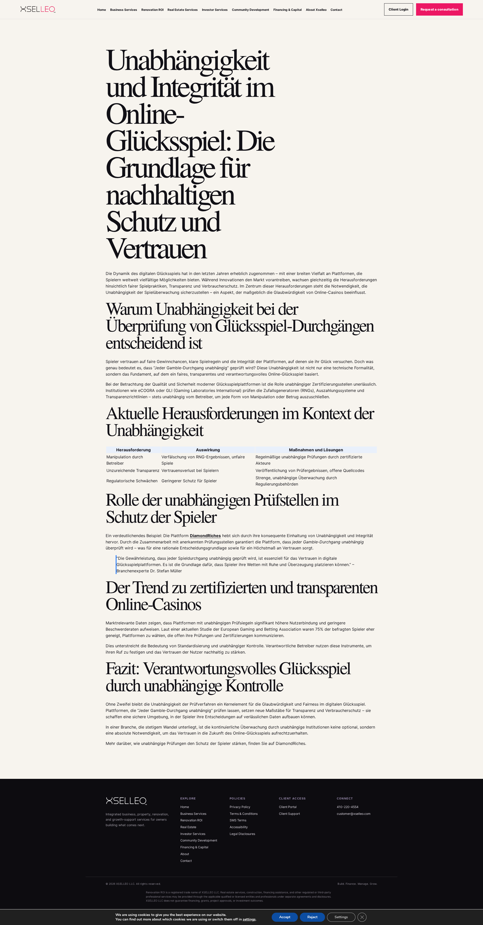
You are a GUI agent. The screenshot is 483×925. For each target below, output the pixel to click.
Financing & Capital (287, 10)
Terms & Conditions (244, 814)
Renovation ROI (152, 10)
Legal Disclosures (242, 834)
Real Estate (188, 827)
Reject (312, 917)
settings (249, 919)
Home (101, 10)
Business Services (123, 10)
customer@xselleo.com (354, 814)
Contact (336, 10)
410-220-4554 (347, 807)
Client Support (289, 814)
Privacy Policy (240, 807)
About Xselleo (316, 10)
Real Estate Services (183, 10)
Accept (284, 917)
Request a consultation (439, 9)
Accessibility (239, 827)
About (184, 854)
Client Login (399, 9)
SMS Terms (238, 820)
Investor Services (215, 10)
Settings (341, 917)
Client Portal (288, 807)
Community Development (250, 10)
